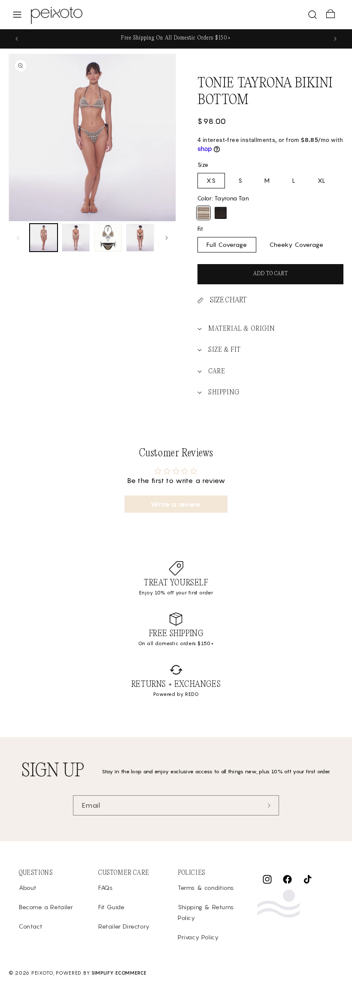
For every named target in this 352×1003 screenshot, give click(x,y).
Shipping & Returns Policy (206, 912)
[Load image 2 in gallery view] (76, 238)
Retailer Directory (124, 926)
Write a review (176, 504)
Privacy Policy (198, 937)
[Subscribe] (269, 805)
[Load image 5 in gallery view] (140, 238)
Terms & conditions (206, 887)
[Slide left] (18, 237)
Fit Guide (111, 907)
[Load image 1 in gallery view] (44, 238)
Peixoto (42, 973)
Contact (30, 926)
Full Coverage (226, 244)
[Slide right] (166, 237)
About (28, 887)
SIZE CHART (228, 300)
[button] (17, 14)
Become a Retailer (46, 907)
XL (322, 180)
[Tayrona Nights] (221, 213)
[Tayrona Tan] (203, 213)
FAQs (105, 887)
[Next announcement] (335, 38)
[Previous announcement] (16, 38)
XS (211, 180)
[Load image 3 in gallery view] (108, 238)
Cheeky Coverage (297, 244)
